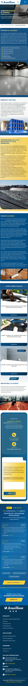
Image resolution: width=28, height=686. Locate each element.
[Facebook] (11, 612)
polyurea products (20, 104)
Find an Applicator (8, 638)
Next (9, 493)
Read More (14, 315)
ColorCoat (18, 105)
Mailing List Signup (8, 628)
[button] (18, 2)
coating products (6, 111)
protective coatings (14, 429)
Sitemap (19, 682)
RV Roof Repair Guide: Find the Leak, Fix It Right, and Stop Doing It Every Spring (14, 306)
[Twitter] (14, 612)
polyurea (3, 220)
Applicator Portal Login (9, 640)
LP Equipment (7, 623)
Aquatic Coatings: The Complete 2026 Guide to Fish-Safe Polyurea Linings (14, 336)
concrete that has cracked (17, 146)
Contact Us (6, 651)
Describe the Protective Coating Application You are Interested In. (13, 479)
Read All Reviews (14, 582)
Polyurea (5, 621)
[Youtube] (16, 612)
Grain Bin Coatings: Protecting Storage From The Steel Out (14, 365)
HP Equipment (7, 625)
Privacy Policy (10, 682)
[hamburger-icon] (25, 2)
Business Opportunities (9, 636)
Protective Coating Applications (11, 619)
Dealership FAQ (7, 648)
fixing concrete (6, 151)
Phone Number (14, 438)
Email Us (14, 447)
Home (2, 25)
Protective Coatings (9, 25)
